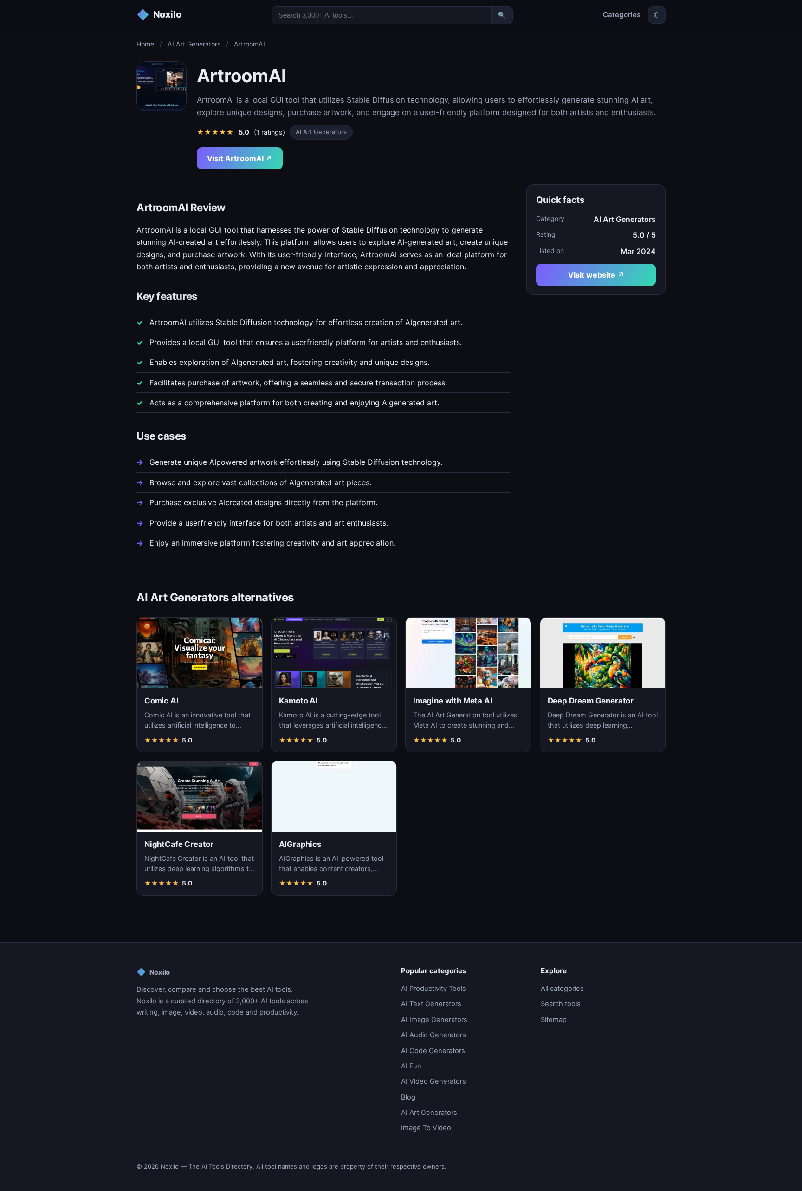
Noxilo (153, 971)
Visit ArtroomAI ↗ (239, 158)
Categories (621, 14)
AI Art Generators (194, 44)
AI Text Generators (431, 1004)
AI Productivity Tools (433, 988)
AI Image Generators (434, 1019)
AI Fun (411, 1066)
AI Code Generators (433, 1051)
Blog (408, 1097)
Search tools (561, 1004)
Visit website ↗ (596, 275)
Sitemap (554, 1019)
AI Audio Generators (433, 1035)
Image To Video (426, 1128)
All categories (562, 988)
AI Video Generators (433, 1081)
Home (145, 44)
